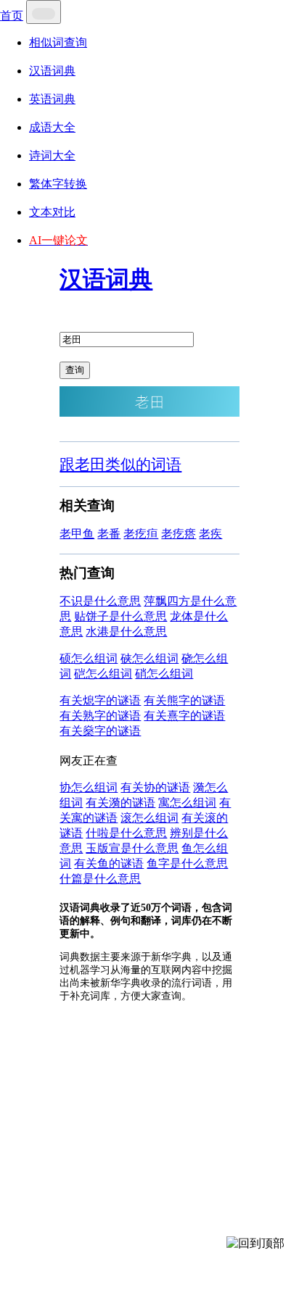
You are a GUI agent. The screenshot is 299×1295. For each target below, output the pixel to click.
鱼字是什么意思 (187, 863)
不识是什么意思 (100, 601)
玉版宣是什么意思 (132, 848)
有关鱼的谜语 (109, 863)
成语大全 (52, 127)
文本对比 (52, 212)
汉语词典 (52, 70)
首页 (11, 15)
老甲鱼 (77, 534)
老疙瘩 (178, 534)
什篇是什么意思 (100, 879)
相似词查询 (58, 42)
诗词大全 (52, 155)
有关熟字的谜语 (100, 715)
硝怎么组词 (164, 673)
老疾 (210, 534)
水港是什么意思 (126, 631)
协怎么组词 (89, 787)
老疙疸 (140, 534)
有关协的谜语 (155, 787)
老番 (108, 534)
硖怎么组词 (149, 658)
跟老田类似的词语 (120, 464)
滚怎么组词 (149, 818)
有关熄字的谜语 (100, 700)
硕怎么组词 (89, 658)
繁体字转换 (58, 184)
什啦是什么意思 (126, 833)
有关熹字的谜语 (184, 715)
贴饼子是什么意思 (120, 616)
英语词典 (52, 99)
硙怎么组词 (103, 673)
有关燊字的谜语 (100, 731)
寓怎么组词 (187, 802)
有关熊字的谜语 (184, 700)
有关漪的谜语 (120, 802)
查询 (74, 370)
